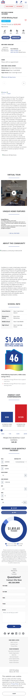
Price (2, 459)
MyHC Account (14, 642)
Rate (2, 486)
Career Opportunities (14, 658)
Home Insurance (4, 479)
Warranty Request (14, 657)
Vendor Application (14, 660)
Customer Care (14, 644)
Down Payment (4, 465)
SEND (14, 626)
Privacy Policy (14, 646)
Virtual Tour (6, 37)
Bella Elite (4, 26)
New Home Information (14, 651)
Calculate (14, 508)
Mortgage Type (17, 459)
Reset (14, 512)
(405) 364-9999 (14, 52)
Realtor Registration (14, 653)
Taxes (2, 492)
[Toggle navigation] (25, 2)
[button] (24, 83)
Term (2, 499)
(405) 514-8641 (14, 50)
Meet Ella (14, 655)
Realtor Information (14, 662)
